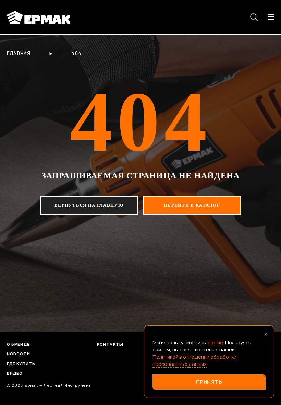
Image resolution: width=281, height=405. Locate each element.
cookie (215, 342)
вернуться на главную (89, 205)
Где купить (21, 363)
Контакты (110, 344)
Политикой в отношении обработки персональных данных (194, 360)
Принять (209, 382)
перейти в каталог (192, 205)
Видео (15, 373)
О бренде (18, 344)
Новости (18, 353)
